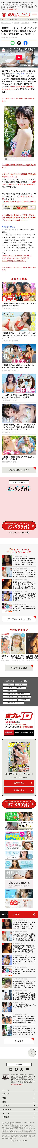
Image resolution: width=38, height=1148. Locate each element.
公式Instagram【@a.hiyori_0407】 (16, 255)
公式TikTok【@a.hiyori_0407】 (14, 258)
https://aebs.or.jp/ (17, 1084)
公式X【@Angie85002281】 (13, 261)
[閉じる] (36, 6)
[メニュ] (34, 14)
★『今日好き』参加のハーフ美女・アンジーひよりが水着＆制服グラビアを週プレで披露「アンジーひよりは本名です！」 (19, 217)
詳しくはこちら (12, 9)
